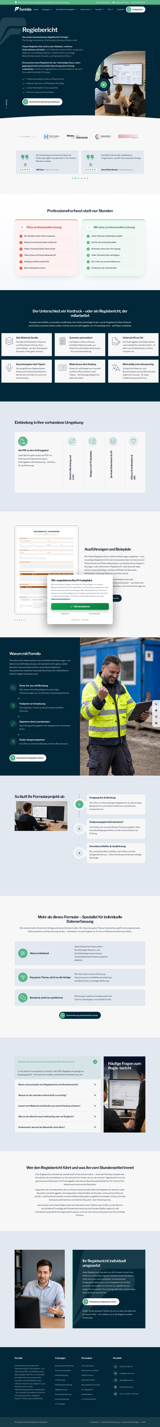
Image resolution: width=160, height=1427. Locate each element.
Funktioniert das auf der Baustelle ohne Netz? (41, 1127)
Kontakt (120, 9)
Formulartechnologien (65, 9)
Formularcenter (87, 1366)
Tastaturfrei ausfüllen (90, 1370)
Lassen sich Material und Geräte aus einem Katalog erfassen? (49, 1106)
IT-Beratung (60, 1380)
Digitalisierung (61, 1389)
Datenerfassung (61, 1375)
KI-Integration (87, 1389)
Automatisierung (62, 1399)
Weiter (6, 102)
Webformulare (87, 1375)
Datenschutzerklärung (110, 1422)
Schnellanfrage (104, 2)
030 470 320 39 (139, 2)
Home (36, 9)
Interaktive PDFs (88, 1380)
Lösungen (46, 9)
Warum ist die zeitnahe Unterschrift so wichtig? (42, 1095)
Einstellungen (94, 614)
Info (109, 9)
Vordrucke (84, 9)
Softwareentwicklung (63, 1385)
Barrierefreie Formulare (90, 1385)
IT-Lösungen (60, 1404)
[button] (72, 178)
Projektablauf (86, 1394)
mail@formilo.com (122, 2)
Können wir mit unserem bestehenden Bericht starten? (46, 1062)
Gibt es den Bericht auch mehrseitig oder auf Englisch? (46, 1116)
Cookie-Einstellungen (130, 1422)
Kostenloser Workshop (64, 1366)
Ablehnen (65, 614)
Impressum (94, 1422)
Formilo (98, 9)
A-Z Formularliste (88, 1399)
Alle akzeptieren (82, 606)
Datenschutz (75, 619)
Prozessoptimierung (63, 1394)
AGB (143, 1422)
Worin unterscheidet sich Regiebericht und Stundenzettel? (48, 1084)
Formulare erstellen (63, 1370)
